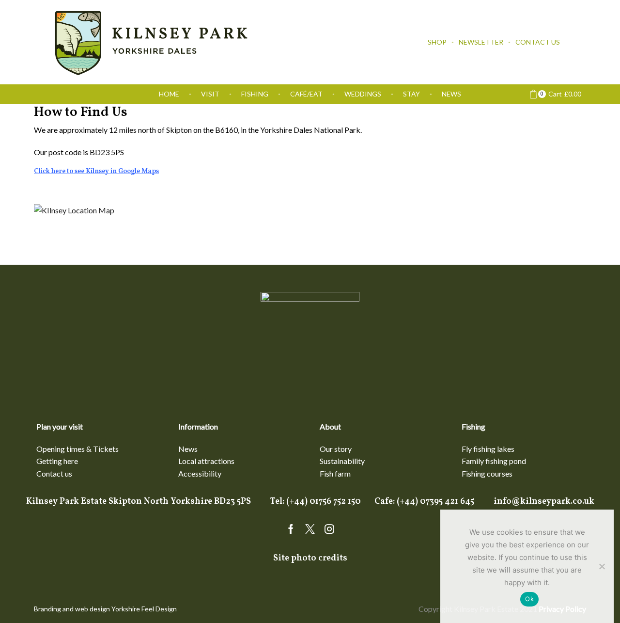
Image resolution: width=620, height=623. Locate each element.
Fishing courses (487, 473)
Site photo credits (310, 558)
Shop (437, 42)
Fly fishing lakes (488, 448)
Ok (529, 599)
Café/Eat (306, 94)
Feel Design (159, 609)
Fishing (254, 94)
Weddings (362, 94)
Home (169, 94)
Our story (336, 448)
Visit (210, 94)
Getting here (57, 460)
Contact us (54, 473)
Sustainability (342, 460)
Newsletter (481, 42)
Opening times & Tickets (77, 448)
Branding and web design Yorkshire (87, 609)
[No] (601, 566)
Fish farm (335, 473)
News (451, 94)
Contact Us (537, 42)
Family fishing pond (494, 460)
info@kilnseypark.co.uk (544, 501)
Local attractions (206, 460)
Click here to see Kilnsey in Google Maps (96, 171)
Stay (411, 94)
